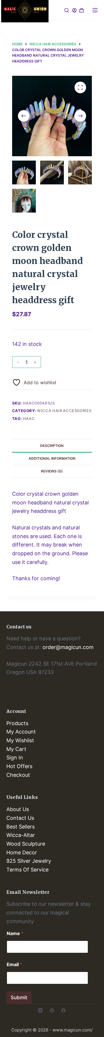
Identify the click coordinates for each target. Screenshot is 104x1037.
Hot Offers (19, 766)
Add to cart (68, 365)
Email (14, 964)
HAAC (29, 418)
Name (15, 933)
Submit (19, 997)
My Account (21, 732)
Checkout (18, 775)
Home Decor (21, 852)
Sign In (14, 757)
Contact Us (20, 818)
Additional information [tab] (52, 458)
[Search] (66, 10)
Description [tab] (52, 445)
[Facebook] (63, 1010)
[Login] (74, 10)
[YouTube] (40, 1010)
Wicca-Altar (20, 835)
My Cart (16, 749)
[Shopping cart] (81, 10)
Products (17, 723)
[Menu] (95, 10)
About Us (17, 809)
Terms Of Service (27, 870)
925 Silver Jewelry (28, 861)
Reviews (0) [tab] (52, 471)
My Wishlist (20, 740)
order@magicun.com (68, 647)
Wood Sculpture (25, 844)
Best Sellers (20, 827)
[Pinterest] (52, 1010)
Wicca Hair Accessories (64, 410)
